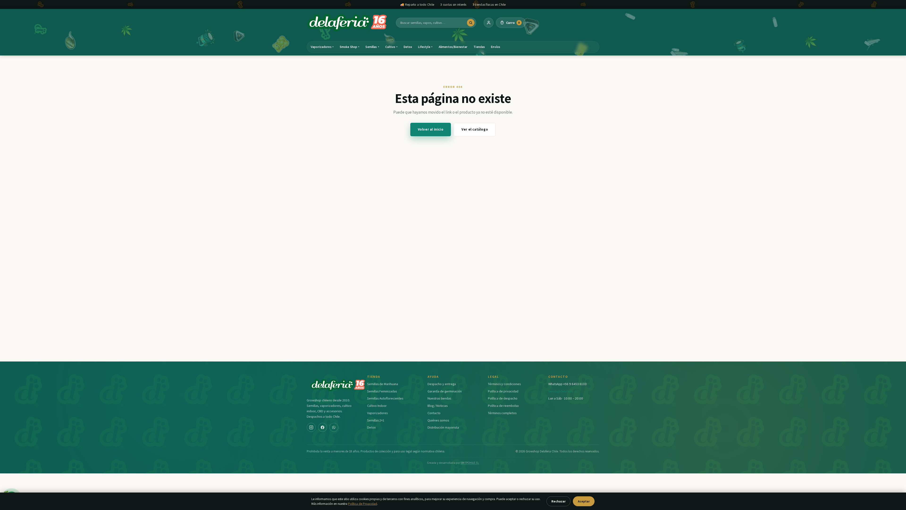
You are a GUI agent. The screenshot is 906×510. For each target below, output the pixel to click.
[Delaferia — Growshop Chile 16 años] (347, 23)
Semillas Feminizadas (382, 391)
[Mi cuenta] (489, 23)
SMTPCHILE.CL (470, 462)
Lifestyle (425, 47)
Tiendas (479, 47)
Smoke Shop (350, 47)
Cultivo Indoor (377, 405)
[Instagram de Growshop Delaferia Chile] (311, 427)
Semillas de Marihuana (382, 384)
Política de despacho (502, 398)
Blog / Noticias (438, 405)
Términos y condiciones (504, 384)
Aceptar (584, 501)
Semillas (372, 47)
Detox (408, 47)
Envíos (495, 47)
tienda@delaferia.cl (562, 391)
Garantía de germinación (445, 391)
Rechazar (558, 501)
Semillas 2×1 (375, 420)
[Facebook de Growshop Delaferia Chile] (322, 427)
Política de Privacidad (362, 504)
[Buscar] (470, 22)
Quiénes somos (438, 420)
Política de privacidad (503, 391)
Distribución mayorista (443, 427)
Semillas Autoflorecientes (385, 398)
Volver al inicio (431, 129)
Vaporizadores (322, 47)
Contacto (434, 413)
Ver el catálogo (474, 129)
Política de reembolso (503, 405)
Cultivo (391, 47)
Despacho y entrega (442, 384)
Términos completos (502, 413)
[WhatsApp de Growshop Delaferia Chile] (333, 427)
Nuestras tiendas (439, 398)
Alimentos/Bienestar (453, 47)
